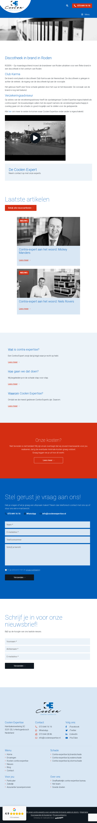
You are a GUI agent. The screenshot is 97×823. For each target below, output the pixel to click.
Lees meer (24, 260)
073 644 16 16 (83, 5)
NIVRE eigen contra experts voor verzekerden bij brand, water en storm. (51, 812)
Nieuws (24, 221)
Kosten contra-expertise (17, 761)
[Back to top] (92, 818)
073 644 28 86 (45, 734)
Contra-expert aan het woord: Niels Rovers (46, 301)
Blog (9, 767)
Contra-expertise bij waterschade (67, 757)
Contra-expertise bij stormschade (67, 761)
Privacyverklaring (59, 815)
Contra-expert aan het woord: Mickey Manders (43, 251)
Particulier (11, 780)
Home (9, 754)
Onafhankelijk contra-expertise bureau (69, 780)
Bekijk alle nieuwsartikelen (19, 208)
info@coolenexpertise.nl (54, 513)
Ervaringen (11, 757)
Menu (87, 14)
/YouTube (73, 738)
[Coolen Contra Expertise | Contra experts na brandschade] (14, 5)
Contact (10, 770)
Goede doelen (58, 787)
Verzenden (18, 577)
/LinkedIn (73, 734)
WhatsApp (31, 513)
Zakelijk (10, 784)
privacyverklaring (33, 570)
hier (10, 111)
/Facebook (74, 726)
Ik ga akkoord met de (23, 570)
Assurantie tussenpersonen (19, 787)
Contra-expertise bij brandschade (67, 754)
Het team (56, 784)
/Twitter (72, 730)
